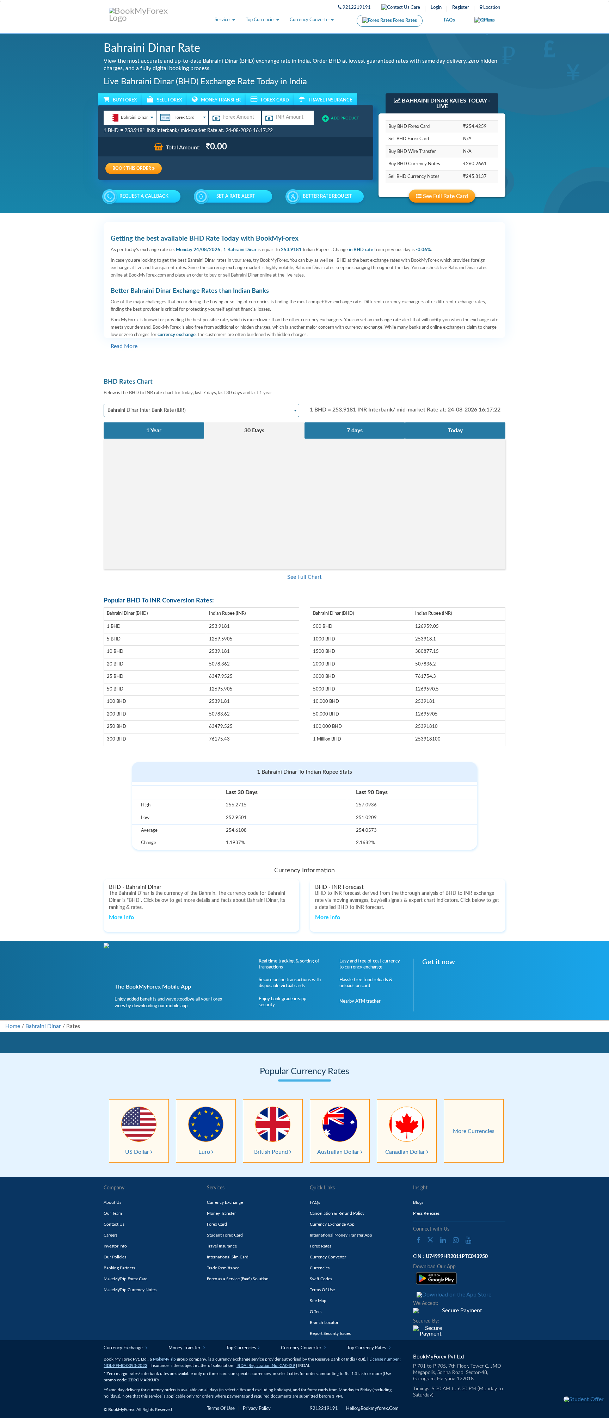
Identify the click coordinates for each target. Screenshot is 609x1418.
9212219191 (356, 7)
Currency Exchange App (332, 1224)
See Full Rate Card (445, 196)
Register (460, 7)
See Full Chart (304, 577)
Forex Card (217, 1224)
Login (436, 7)
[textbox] (130, 117)
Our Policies (115, 1257)
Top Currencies (261, 20)
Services (223, 20)
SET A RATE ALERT (235, 196)
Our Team (113, 1213)
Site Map (318, 1301)
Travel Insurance (222, 1246)
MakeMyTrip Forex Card (126, 1279)
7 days (355, 430)
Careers (110, 1235)
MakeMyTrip (164, 1359)
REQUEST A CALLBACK (143, 196)
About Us (112, 1202)
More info (121, 917)
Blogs (418, 1202)
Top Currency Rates (367, 1348)
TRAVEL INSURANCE (330, 100)
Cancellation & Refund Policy (337, 1213)
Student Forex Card (225, 1235)
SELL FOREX (169, 100)
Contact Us (114, 1224)
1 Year (153, 430)
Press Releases (426, 1213)
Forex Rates (404, 20)
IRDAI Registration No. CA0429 (265, 1365)
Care (415, 7)
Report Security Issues (330, 1333)
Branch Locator (324, 1322)
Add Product (345, 118)
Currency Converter (310, 20)
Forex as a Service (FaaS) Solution (238, 1279)
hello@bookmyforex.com (372, 1408)
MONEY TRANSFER (221, 100)
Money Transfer (221, 1213)
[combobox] (130, 118)
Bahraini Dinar (43, 1026)
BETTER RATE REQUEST (327, 196)
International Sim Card (227, 1257)
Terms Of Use (322, 1290)
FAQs (449, 20)
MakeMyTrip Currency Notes (130, 1290)
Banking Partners (119, 1268)
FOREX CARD (275, 100)
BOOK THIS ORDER (132, 168)
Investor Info (115, 1246)
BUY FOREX (125, 100)
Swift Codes (321, 1279)
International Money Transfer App (341, 1235)
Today (455, 430)
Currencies (320, 1268)
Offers (488, 20)
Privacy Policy (257, 1408)
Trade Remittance (223, 1268)
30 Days (254, 430)
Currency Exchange (225, 1202)
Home (12, 1026)
